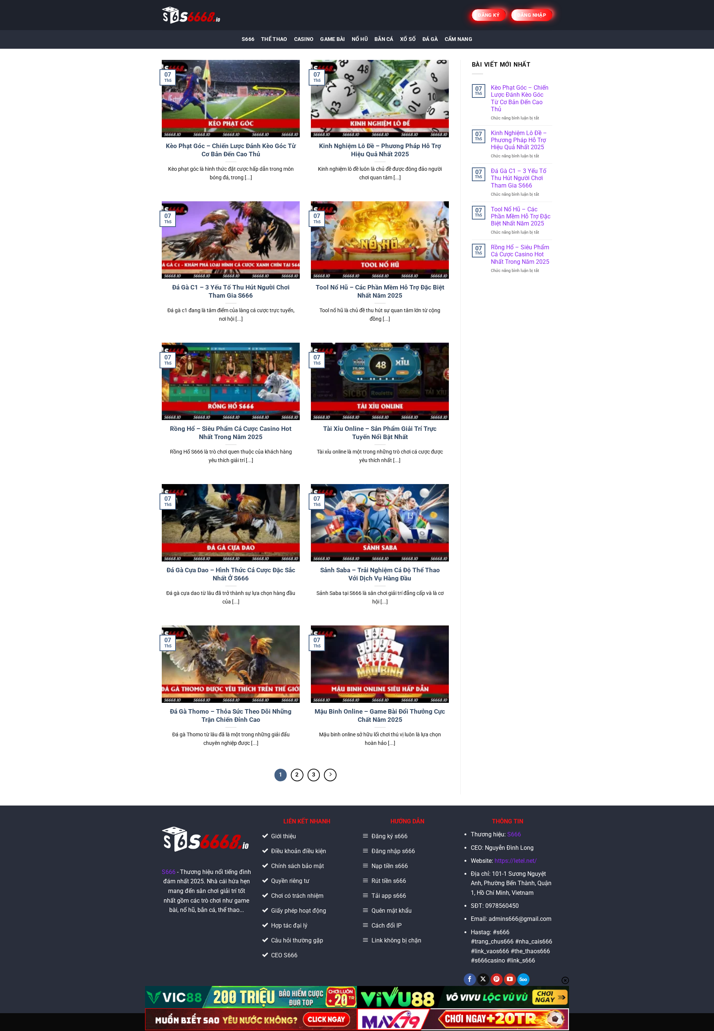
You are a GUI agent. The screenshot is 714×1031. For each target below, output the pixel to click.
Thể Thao (274, 39)
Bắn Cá (383, 39)
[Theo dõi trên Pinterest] (497, 979)
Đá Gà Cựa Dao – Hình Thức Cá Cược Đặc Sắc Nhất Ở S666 (231, 574)
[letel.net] (192, 15)
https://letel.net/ (516, 860)
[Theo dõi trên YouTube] (510, 979)
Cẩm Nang (458, 39)
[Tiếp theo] (330, 775)
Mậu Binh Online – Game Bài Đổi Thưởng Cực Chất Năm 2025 (380, 715)
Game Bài (332, 39)
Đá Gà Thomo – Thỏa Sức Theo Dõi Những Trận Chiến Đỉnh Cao (231, 715)
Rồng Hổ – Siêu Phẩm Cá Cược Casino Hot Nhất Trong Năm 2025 (231, 433)
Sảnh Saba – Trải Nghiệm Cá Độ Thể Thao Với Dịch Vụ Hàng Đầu (380, 574)
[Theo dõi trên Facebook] (470, 979)
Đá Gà (430, 39)
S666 (248, 39)
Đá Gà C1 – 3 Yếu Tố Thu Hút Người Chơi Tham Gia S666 (231, 291)
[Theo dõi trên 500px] (523, 979)
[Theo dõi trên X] (483, 979)
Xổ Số (408, 39)
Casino (304, 39)
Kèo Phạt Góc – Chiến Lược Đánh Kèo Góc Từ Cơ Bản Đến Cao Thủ (231, 150)
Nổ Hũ (360, 39)
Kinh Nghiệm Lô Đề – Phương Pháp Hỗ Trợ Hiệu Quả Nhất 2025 (380, 150)
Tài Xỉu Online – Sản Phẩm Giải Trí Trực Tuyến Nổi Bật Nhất (380, 433)
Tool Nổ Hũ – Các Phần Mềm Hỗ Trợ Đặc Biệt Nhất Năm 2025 (380, 291)
